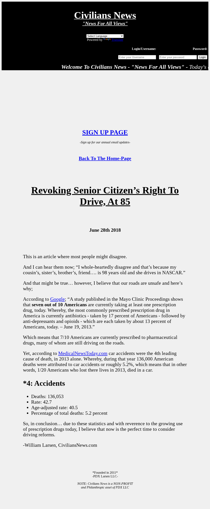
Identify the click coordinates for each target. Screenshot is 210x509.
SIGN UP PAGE (105, 132)
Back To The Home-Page (105, 158)
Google (57, 299)
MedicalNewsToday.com (82, 353)
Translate (117, 39)
